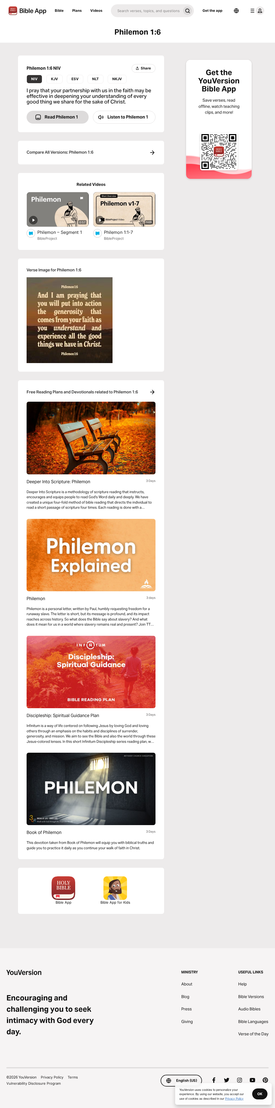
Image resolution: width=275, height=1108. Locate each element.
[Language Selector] (236, 10)
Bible (59, 10)
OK (259, 1094)
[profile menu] (256, 10)
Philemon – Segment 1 (63, 232)
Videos (96, 10)
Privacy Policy (52, 1077)
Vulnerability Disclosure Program (33, 1083)
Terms (73, 1077)
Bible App (63, 902)
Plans (77, 10)
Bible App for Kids (115, 902)
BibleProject (47, 238)
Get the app (212, 10)
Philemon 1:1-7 (123, 232)
